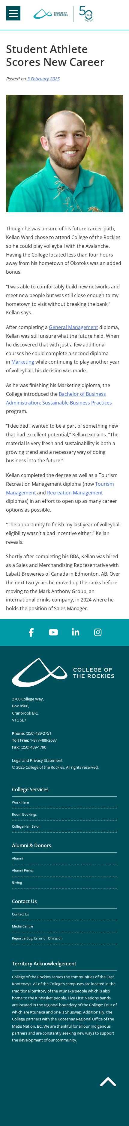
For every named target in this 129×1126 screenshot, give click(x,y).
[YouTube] (53, 632)
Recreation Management (75, 492)
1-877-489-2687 (43, 740)
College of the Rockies (63, 15)
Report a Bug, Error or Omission (37, 938)
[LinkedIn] (75, 632)
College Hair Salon (26, 826)
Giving (17, 882)
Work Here (20, 802)
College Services (30, 789)
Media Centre (22, 926)
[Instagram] (97, 632)
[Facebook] (31, 632)
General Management (73, 327)
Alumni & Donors (31, 845)
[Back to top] (108, 1083)
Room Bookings (24, 814)
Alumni (17, 858)
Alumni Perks (22, 870)
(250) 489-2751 (38, 733)
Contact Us (24, 901)
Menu (13, 13)
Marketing (22, 361)
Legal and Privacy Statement (37, 760)
